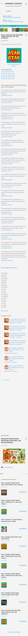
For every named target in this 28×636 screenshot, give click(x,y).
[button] (26, 35)
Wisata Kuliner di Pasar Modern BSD (12, 17)
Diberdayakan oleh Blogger (14, 632)
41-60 (8, 71)
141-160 (3, 75)
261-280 (3, 78)
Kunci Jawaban (5, 380)
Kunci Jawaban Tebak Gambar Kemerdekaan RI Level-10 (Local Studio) (16, 349)
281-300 (8, 78)
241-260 (12, 77)
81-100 (3, 73)
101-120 (7, 73)
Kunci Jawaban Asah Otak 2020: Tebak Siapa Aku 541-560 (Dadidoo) (11, 612)
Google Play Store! (16, 44)
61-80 (12, 71)
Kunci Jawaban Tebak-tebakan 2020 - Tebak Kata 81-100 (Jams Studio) (11, 556)
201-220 (3, 77)
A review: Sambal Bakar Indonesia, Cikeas (13, 21)
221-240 (8, 77)
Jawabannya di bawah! (6, 95)
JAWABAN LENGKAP (13, 4)
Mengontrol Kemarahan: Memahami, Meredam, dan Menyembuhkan (11, 440)
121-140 (12, 73)
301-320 (12, 78)
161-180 (8, 75)
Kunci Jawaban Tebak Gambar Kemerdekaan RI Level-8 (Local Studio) (16, 367)
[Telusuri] (26, 4)
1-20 (2, 71)
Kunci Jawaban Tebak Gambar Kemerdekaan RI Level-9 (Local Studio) (16, 358)
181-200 (12, 75)
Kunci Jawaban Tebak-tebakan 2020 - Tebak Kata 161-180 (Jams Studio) (11, 502)
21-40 (5, 71)
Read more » (23, 492)
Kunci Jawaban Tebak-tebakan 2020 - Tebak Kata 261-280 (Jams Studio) (11, 575)
